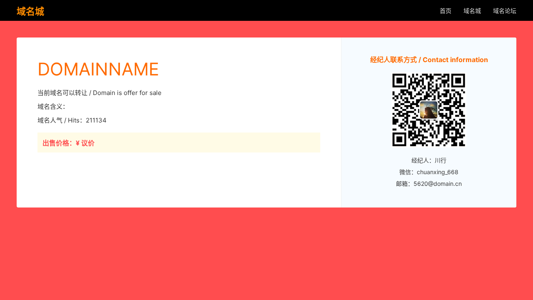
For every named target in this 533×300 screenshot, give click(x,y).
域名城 (472, 10)
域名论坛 (504, 10)
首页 (445, 10)
